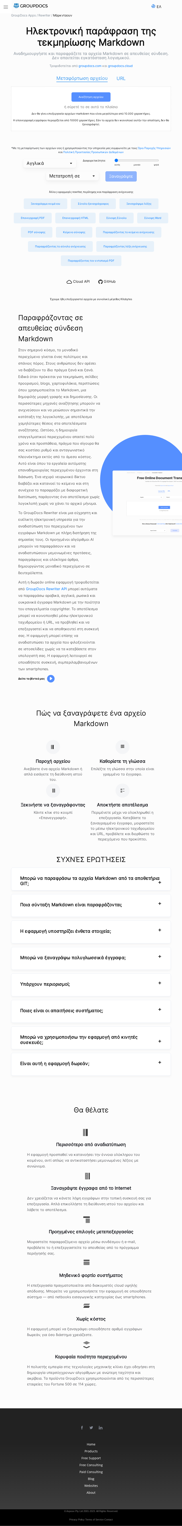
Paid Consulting (91, 1472)
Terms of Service (94, 1519)
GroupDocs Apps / (24, 15)
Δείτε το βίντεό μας (31, 678)
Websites (91, 1486)
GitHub (109, 281)
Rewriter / (45, 15)
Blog (91, 1479)
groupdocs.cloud (120, 66)
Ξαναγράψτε (121, 176)
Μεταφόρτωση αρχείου (82, 78)
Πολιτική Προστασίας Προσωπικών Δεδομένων (93, 152)
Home (91, 1444)
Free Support (91, 1458)
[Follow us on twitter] (91, 1428)
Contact (108, 1519)
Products (91, 1451)
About (91, 1492)
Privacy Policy (77, 1519)
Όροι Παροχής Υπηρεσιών (154, 148)
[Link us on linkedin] (101, 1428)
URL (121, 78)
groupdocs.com (90, 66)
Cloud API (81, 281)
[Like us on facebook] (82, 1428)
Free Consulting (91, 1465)
